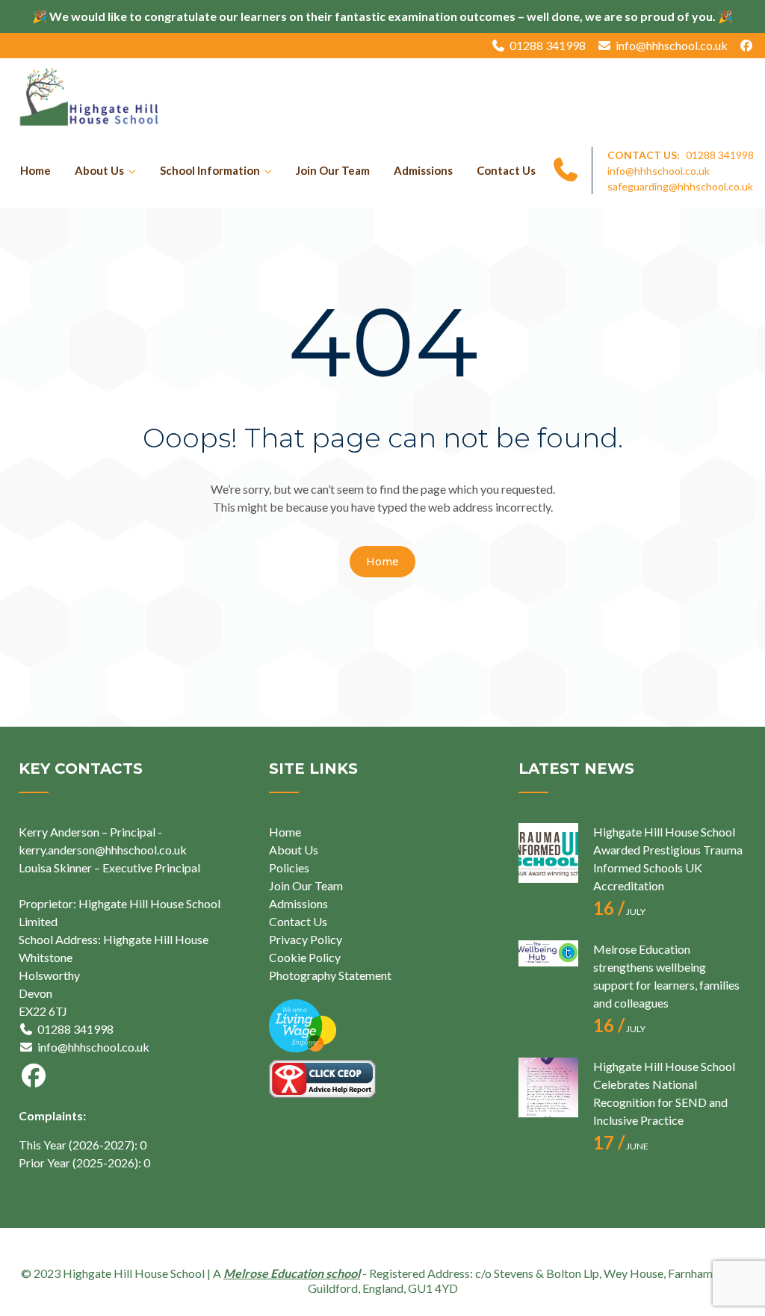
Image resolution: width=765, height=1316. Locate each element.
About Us (99, 170)
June (620, 1146)
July (619, 911)
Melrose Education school (291, 1273)
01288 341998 (548, 45)
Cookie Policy (305, 957)
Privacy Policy (305, 939)
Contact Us (506, 170)
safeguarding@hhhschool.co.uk (680, 186)
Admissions (423, 170)
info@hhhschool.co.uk (672, 45)
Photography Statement (330, 975)
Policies (289, 867)
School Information (210, 170)
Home (35, 170)
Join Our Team (333, 170)
